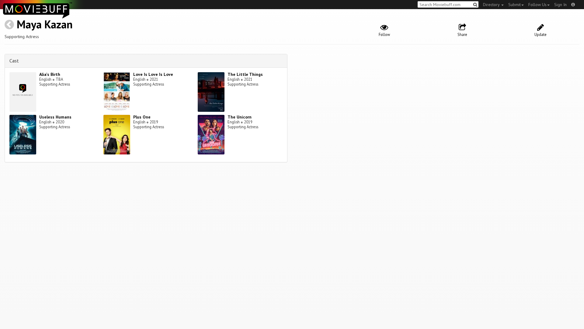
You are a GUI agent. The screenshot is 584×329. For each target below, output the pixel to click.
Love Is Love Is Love (153, 74)
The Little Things (245, 74)
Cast (14, 61)
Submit (514, 4)
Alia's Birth (49, 74)
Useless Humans (55, 117)
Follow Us (537, 4)
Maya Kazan (45, 24)
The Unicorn (240, 117)
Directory (492, 4)
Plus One (142, 117)
